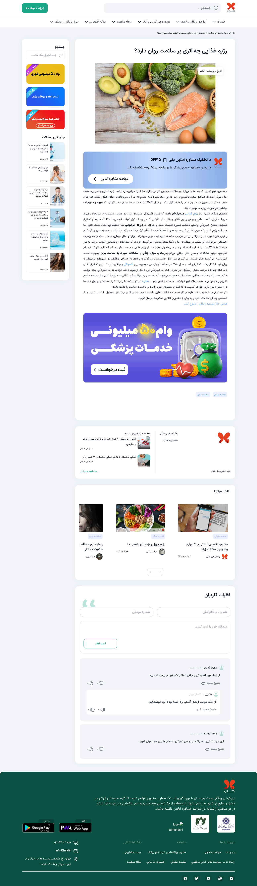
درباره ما (230, 852)
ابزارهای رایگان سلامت (193, 22)
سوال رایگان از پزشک (67, 22)
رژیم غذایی (192, 214)
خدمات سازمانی (155, 862)
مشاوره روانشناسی (176, 852)
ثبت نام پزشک (156, 852)
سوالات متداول (213, 852)
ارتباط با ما (229, 862)
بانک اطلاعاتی (97, 22)
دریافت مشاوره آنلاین (114, 178)
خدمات (221, 22)
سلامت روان (199, 33)
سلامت (211, 33)
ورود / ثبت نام (34, 8)
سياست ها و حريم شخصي (206, 862)
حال (233, 33)
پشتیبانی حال (169, 433)
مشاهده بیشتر (88, 472)
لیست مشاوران (133, 852)
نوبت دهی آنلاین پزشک (156, 22)
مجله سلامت (124, 22)
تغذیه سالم (219, 395)
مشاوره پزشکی (178, 862)
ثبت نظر (100, 643)
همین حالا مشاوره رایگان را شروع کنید (205, 304)
